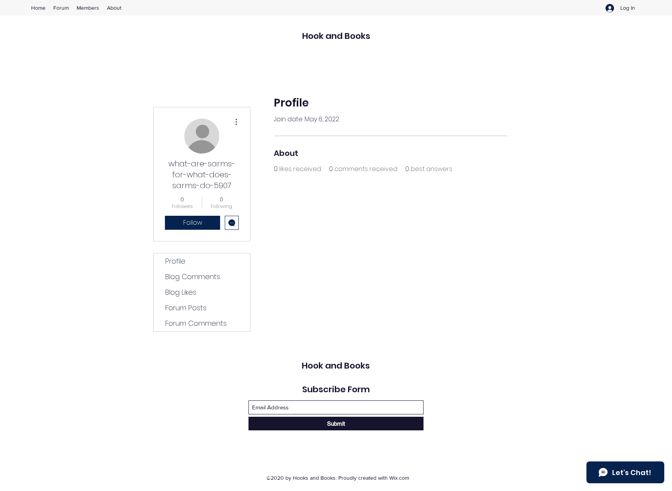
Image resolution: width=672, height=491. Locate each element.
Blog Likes (180, 292)
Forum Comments (196, 323)
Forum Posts (185, 308)
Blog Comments (192, 276)
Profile (175, 261)
